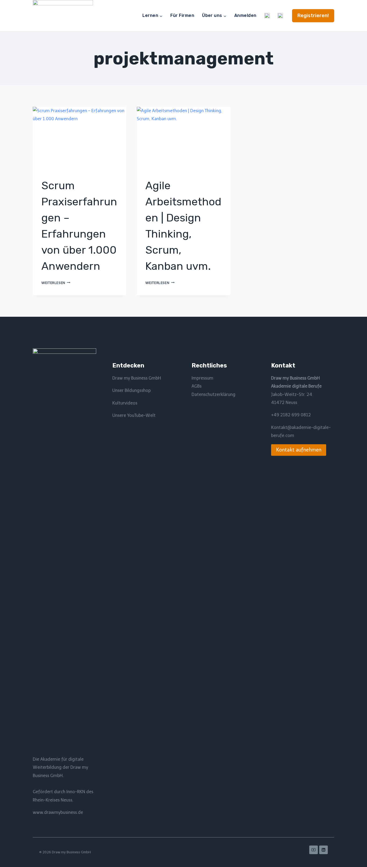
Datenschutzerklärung (213, 394)
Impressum (202, 378)
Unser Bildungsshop (131, 390)
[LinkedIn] (323, 850)
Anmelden (245, 15)
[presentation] (79, 138)
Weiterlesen (55, 283)
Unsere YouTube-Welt (134, 415)
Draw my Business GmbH (136, 378)
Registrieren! (313, 16)
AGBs (197, 386)
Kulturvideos (124, 403)
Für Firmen (182, 15)
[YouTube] (313, 850)
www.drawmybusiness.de (58, 812)
